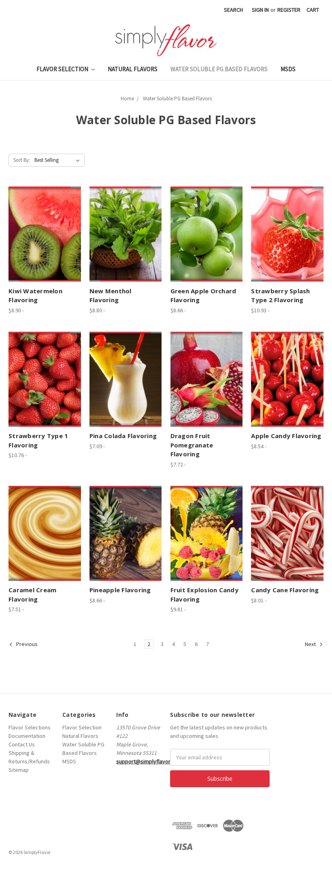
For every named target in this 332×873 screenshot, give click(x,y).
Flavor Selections (30, 727)
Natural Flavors (132, 69)
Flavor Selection (62, 69)
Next (311, 644)
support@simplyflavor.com (149, 761)
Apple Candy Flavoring (286, 436)
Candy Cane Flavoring (285, 590)
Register (288, 9)
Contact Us (22, 744)
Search (233, 9)
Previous (26, 644)
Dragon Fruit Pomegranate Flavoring (191, 445)
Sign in (260, 9)
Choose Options (44, 234)
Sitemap (19, 769)
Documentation (27, 736)
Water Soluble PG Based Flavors (219, 69)
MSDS (288, 69)
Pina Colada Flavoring (123, 436)
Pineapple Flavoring (120, 590)
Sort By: (21, 160)
